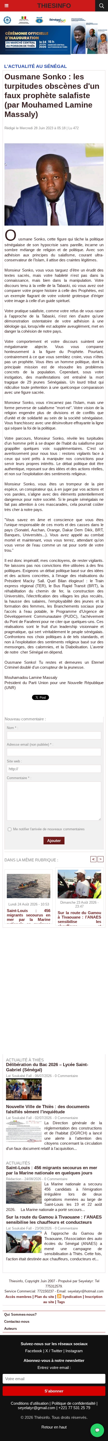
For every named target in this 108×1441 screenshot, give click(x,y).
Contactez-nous (16, 1322)
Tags (61, 1302)
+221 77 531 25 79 (74, 1407)
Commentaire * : (19, 778)
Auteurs (10, 1329)
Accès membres (18, 1297)
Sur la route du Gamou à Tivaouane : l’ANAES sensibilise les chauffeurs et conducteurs (79, 917)
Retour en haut (54, 1427)
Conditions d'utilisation (30, 1403)
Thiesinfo (54, 5)
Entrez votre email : (54, 1367)
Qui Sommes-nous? (20, 1314)
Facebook (34, 1351)
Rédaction (13, 1179)
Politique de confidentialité (74, 1403)
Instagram (74, 1351)
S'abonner (54, 1391)
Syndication (72, 1297)
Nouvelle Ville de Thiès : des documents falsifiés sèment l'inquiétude (47, 1109)
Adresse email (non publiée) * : (30, 744)
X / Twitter (54, 1351)
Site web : (14, 761)
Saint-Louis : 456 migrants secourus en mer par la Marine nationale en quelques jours (28, 914)
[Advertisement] (51, 994)
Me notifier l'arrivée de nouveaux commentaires (49, 829)
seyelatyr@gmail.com (37, 1407)
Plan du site (44, 1297)
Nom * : (12, 728)
